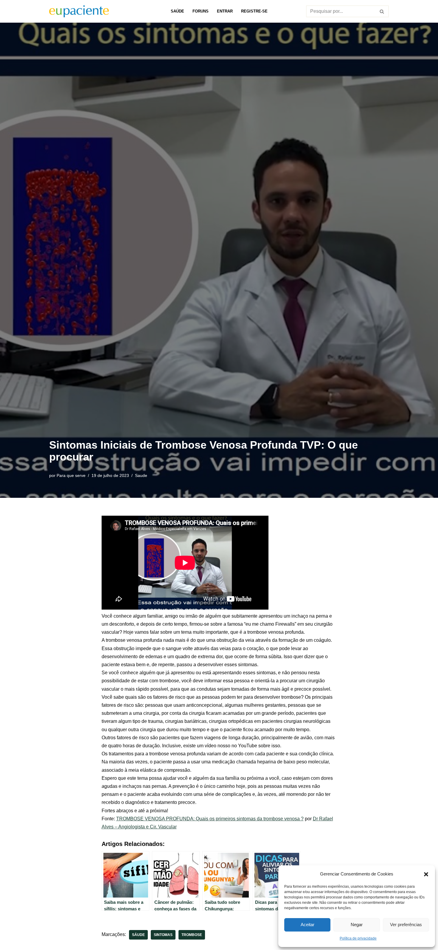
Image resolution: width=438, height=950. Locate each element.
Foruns (200, 11)
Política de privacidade (358, 938)
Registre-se (254, 11)
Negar (357, 924)
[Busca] (382, 11)
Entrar (225, 11)
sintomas (163, 935)
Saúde (177, 11)
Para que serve (71, 475)
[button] (426, 874)
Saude (141, 475)
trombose (191, 935)
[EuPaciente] (79, 11)
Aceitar (307, 924)
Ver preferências (406, 924)
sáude (138, 935)
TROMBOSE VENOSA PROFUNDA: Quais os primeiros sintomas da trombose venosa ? (210, 818)
